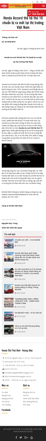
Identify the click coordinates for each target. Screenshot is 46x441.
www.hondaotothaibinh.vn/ (18, 194)
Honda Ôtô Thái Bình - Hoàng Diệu (17, 350)
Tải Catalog (6, 404)
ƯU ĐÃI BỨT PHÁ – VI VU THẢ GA (28, 313)
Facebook (6, 410)
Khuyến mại (6, 395)
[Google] (26, 437)
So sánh (5, 392)
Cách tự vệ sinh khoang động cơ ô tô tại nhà (27, 327)
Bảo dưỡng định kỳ (30, 401)
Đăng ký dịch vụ (29, 392)
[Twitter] (20, 437)
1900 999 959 (10, 365)
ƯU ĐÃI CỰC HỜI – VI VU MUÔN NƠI (27, 241)
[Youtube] (31, 437)
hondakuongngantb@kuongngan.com (19, 373)
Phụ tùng (26, 404)
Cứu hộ (25, 395)
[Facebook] (16, 437)
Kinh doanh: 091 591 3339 (15, 362)
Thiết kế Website (19, 431)
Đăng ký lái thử (7, 398)
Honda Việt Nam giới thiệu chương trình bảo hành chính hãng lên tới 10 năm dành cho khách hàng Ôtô (27, 256)
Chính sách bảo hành (31, 398)
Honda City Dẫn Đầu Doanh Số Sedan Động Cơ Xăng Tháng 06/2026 (27, 287)
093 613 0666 (28, 365)
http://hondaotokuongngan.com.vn (18, 376)
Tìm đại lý (5, 401)
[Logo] (16, 6)
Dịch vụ (26, 385)
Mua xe (5, 385)
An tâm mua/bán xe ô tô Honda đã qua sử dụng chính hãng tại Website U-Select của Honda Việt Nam (28, 272)
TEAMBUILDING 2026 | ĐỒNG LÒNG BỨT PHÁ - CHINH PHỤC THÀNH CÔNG (27, 301)
